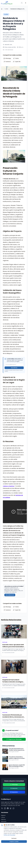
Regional (3, 815)
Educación (3, 821)
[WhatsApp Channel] (13, 808)
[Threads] (10, 808)
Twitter (17, 58)
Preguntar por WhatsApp (15, 739)
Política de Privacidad (9, 835)
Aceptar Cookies (14, 841)
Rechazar (14, 838)
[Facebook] (8, 808)
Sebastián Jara (8, 44)
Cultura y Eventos (8, 486)
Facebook (8, 61)
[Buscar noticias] (21, 3)
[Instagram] (5, 808)
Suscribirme (14, 367)
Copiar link (17, 61)
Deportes (3, 819)
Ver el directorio (10, 595)
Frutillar (6, 9)
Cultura (3, 817)
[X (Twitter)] (2, 808)
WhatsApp (8, 58)
